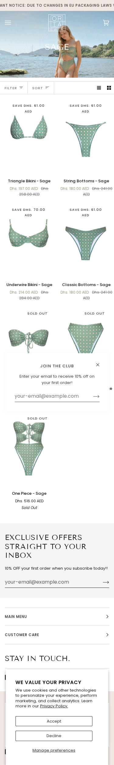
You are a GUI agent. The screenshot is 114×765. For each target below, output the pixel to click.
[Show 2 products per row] (109, 88)
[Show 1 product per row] (99, 88)
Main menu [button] (16, 616)
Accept (54, 721)
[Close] (100, 362)
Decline (54, 736)
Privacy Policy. (54, 706)
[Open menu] (14, 22)
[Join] (101, 582)
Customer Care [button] (22, 634)
